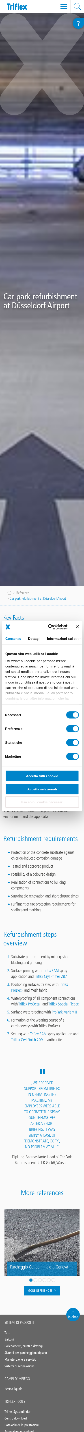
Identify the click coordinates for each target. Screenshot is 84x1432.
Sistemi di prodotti (19, 1322)
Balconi (9, 1339)
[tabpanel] (42, 1242)
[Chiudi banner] (77, 626)
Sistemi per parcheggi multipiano (25, 1353)
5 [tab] (48, 1280)
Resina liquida (13, 1389)
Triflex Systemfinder (17, 1411)
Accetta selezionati (42, 789)
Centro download (15, 1418)
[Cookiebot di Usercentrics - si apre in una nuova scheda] (50, 627)
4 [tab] (44, 1280)
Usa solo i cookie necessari (42, 802)
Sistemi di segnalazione (19, 1366)
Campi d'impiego (17, 1378)
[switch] (72, 728)
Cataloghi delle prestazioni (21, 1425)
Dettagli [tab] (34, 638)
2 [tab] (35, 1280)
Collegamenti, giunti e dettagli (23, 1346)
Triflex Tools (14, 1401)
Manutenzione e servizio (20, 1359)
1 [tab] (30, 1280)
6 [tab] (53, 1280)
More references (40, 1291)
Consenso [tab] (13, 638)
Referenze (22, 593)
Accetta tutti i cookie (42, 776)
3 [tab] (39, 1280)
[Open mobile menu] (63, 6)
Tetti (7, 1332)
